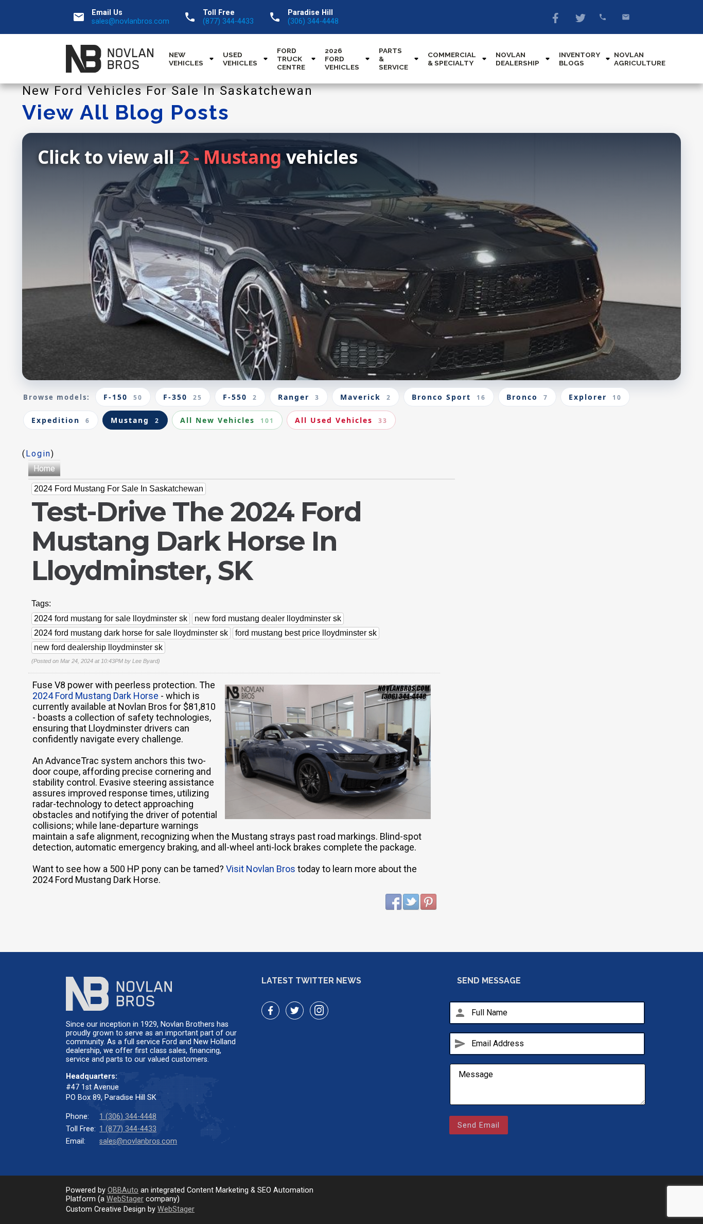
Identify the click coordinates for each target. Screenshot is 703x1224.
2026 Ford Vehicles (342, 58)
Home (44, 468)
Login (38, 453)
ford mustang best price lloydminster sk (306, 632)
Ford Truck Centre (291, 58)
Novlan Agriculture (639, 58)
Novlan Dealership (517, 58)
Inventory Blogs (579, 58)
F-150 (123, 397)
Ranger (299, 397)
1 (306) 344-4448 (127, 1116)
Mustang (135, 420)
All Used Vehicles (341, 420)
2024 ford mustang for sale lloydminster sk (110, 618)
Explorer (595, 397)
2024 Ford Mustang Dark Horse (95, 695)
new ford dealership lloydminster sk (98, 647)
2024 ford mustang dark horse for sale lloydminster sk (131, 632)
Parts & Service (393, 58)
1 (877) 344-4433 (127, 1129)
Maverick (365, 397)
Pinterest (428, 902)
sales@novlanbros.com (130, 21)
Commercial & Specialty (452, 58)
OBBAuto (123, 1190)
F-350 (182, 397)
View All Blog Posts (126, 112)
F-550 (240, 397)
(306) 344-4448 (313, 21)
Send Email (479, 1125)
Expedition (60, 420)
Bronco (527, 397)
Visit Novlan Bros (260, 868)
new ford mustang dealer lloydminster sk (268, 618)
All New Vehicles (227, 420)
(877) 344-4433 (228, 21)
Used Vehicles (240, 58)
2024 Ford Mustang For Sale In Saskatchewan (118, 488)
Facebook (556, 17)
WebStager (125, 1199)
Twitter (579, 17)
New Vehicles (186, 58)
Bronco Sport (449, 397)
